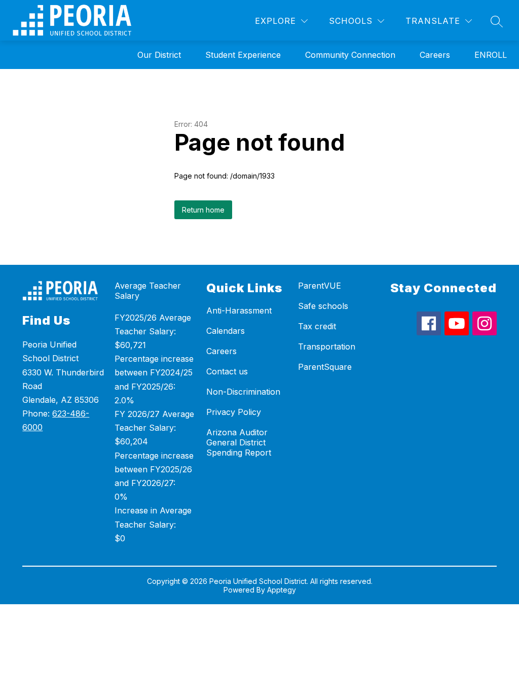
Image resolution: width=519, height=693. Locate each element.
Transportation (326, 346)
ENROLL (490, 55)
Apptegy (281, 589)
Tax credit (317, 326)
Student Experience (243, 55)
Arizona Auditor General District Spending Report (238, 442)
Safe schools (323, 306)
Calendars (225, 331)
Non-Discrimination (243, 392)
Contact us (227, 371)
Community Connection (350, 55)
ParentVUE (319, 286)
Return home (203, 209)
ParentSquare (325, 367)
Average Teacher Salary (148, 291)
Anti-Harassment (239, 310)
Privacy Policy (233, 412)
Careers (435, 55)
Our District (159, 55)
